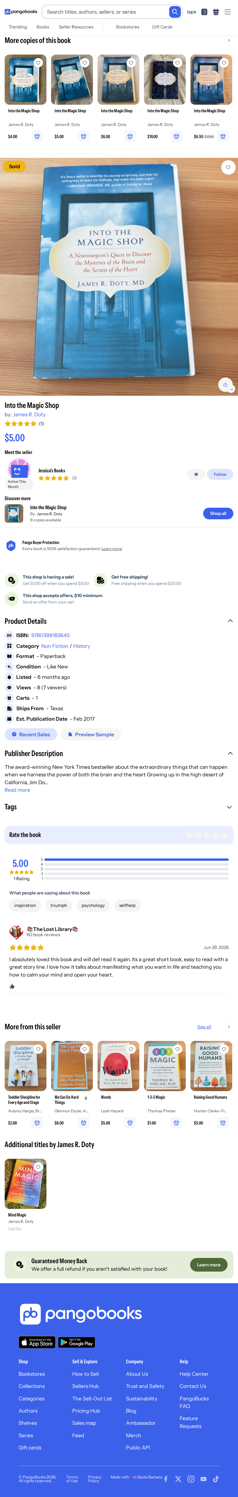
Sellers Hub (85, 1386)
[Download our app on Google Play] (76, 1342)
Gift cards (30, 1447)
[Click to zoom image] (119, 277)
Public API (138, 1447)
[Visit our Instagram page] (190, 1479)
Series (26, 1435)
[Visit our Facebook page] (165, 1479)
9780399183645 (50, 635)
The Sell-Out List (92, 1398)
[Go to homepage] (21, 12)
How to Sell (85, 1374)
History (81, 646)
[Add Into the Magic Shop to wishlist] (228, 167)
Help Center (194, 1374)
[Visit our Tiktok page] (215, 1479)
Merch (133, 1435)
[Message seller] (196, 474)
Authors (28, 1411)
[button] (119, 621)
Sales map (84, 1423)
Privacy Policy (94, 1479)
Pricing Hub (86, 1411)
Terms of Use (72, 1479)
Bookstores (127, 27)
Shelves (28, 1423)
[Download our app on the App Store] (37, 1342)
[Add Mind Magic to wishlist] (38, 1166)
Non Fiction (54, 646)
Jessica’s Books (51, 470)
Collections (32, 1386)
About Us (137, 1374)
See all (204, 1026)
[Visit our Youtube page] (203, 1479)
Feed (78, 1435)
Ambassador (141, 1423)
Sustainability (141, 1398)
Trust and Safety (145, 1386)
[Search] (175, 12)
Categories (31, 1398)
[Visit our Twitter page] (178, 1479)
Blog (131, 1411)
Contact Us (193, 1386)
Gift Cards (162, 27)
